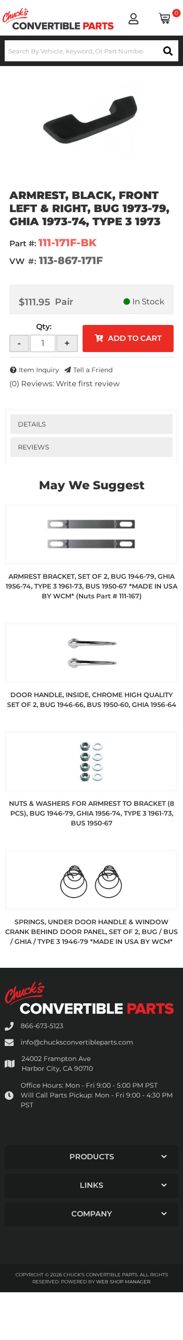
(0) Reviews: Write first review (64, 383)
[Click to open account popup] (133, 18)
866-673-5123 (42, 1026)
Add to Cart (135, 338)
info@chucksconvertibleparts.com (77, 1042)
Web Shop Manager (123, 1282)
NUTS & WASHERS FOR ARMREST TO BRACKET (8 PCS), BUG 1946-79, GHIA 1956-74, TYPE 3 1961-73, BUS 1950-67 (91, 813)
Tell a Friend (93, 370)
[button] (91, 50)
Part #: (22, 243)
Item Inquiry (39, 370)
